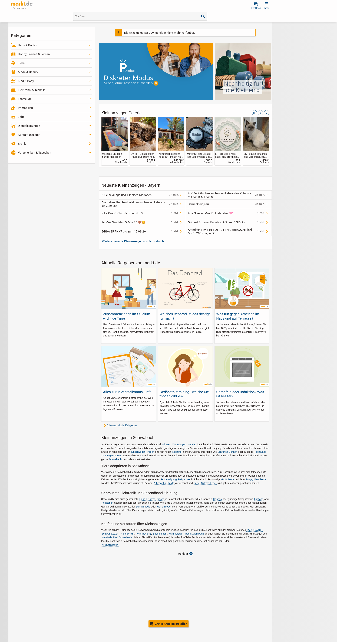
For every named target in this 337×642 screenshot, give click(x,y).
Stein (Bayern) (254, 530)
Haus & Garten (27, 45)
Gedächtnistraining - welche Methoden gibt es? (185, 394)
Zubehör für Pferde (163, 483)
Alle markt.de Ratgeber (122, 425)
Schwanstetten (110, 533)
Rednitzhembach (194, 533)
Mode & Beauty (28, 72)
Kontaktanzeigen (29, 134)
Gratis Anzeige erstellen (171, 623)
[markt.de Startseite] (21, 3)
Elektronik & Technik (31, 90)
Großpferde (227, 479)
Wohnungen (179, 444)
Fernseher (107, 502)
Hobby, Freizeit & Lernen (34, 54)
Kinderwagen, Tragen (142, 451)
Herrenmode (163, 506)
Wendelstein (127, 533)
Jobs (21, 117)
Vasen (160, 499)
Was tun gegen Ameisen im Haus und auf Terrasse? (237, 316)
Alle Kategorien (110, 544)
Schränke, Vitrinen (227, 451)
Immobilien (25, 108)
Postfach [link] (256, 8)
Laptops (258, 499)
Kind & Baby (26, 81)
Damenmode (143, 506)
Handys (217, 499)
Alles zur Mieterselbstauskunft (127, 392)
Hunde (191, 444)
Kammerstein (176, 533)
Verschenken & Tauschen (34, 152)
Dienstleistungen (29, 125)
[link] (114, 141)
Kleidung (176, 451)
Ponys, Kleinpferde (256, 479)
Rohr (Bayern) (143, 533)
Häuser (166, 444)
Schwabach (115, 459)
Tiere (21, 63)
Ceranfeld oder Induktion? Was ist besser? (240, 394)
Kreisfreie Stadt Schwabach (117, 537)
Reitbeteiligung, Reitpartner (175, 479)
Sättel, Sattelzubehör (205, 483)
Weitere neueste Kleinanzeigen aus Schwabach (133, 241)
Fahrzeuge (25, 99)
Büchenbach (160, 533)
